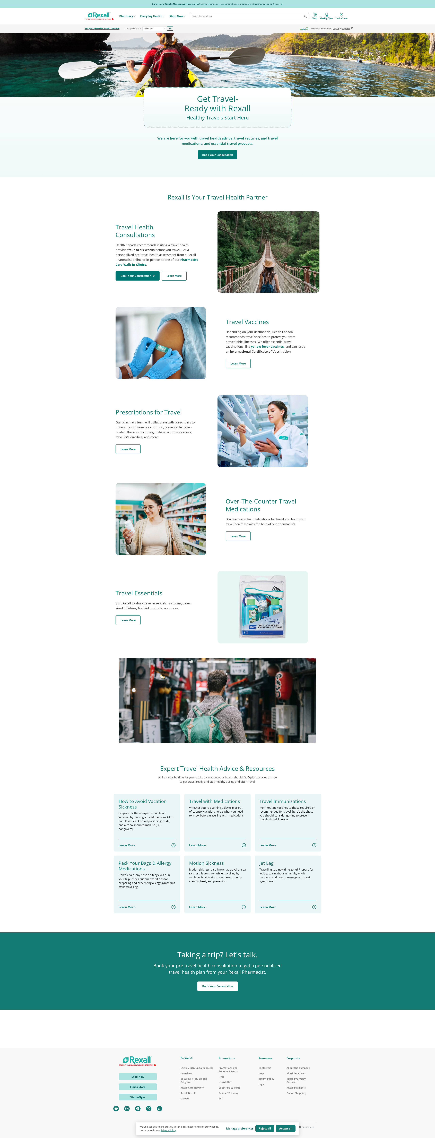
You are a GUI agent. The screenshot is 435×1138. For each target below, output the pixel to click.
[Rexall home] (99, 16)
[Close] (282, 4)
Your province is (132, 28)
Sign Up (346, 28)
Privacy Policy (168, 1130)
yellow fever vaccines (267, 346)
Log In (336, 28)
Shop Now (176, 16)
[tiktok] (159, 1108)
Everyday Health (151, 16)
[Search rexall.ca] (305, 16)
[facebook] (138, 1108)
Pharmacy (126, 16)
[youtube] (116, 1108)
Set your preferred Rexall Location (102, 28)
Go (170, 28)
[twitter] (148, 1108)
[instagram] (127, 1108)
